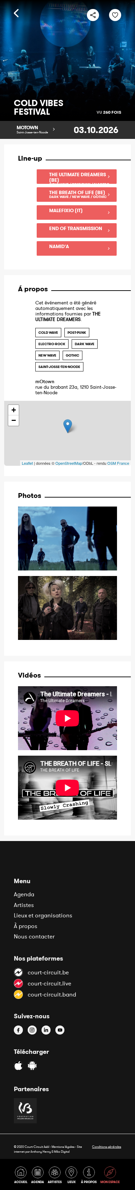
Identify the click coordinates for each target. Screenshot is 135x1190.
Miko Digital (62, 1151)
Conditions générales (106, 1147)
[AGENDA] (38, 1176)
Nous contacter (34, 936)
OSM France (118, 463)
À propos (25, 926)
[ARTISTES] (56, 1176)
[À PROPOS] (90, 1176)
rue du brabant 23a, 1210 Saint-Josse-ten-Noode (75, 387)
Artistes (24, 905)
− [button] (13, 420)
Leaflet (27, 463)
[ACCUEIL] (22, 1176)
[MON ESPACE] (111, 1176)
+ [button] (13, 410)
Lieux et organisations (43, 915)
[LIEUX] (72, 1176)
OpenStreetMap (68, 463)
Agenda (24, 894)
